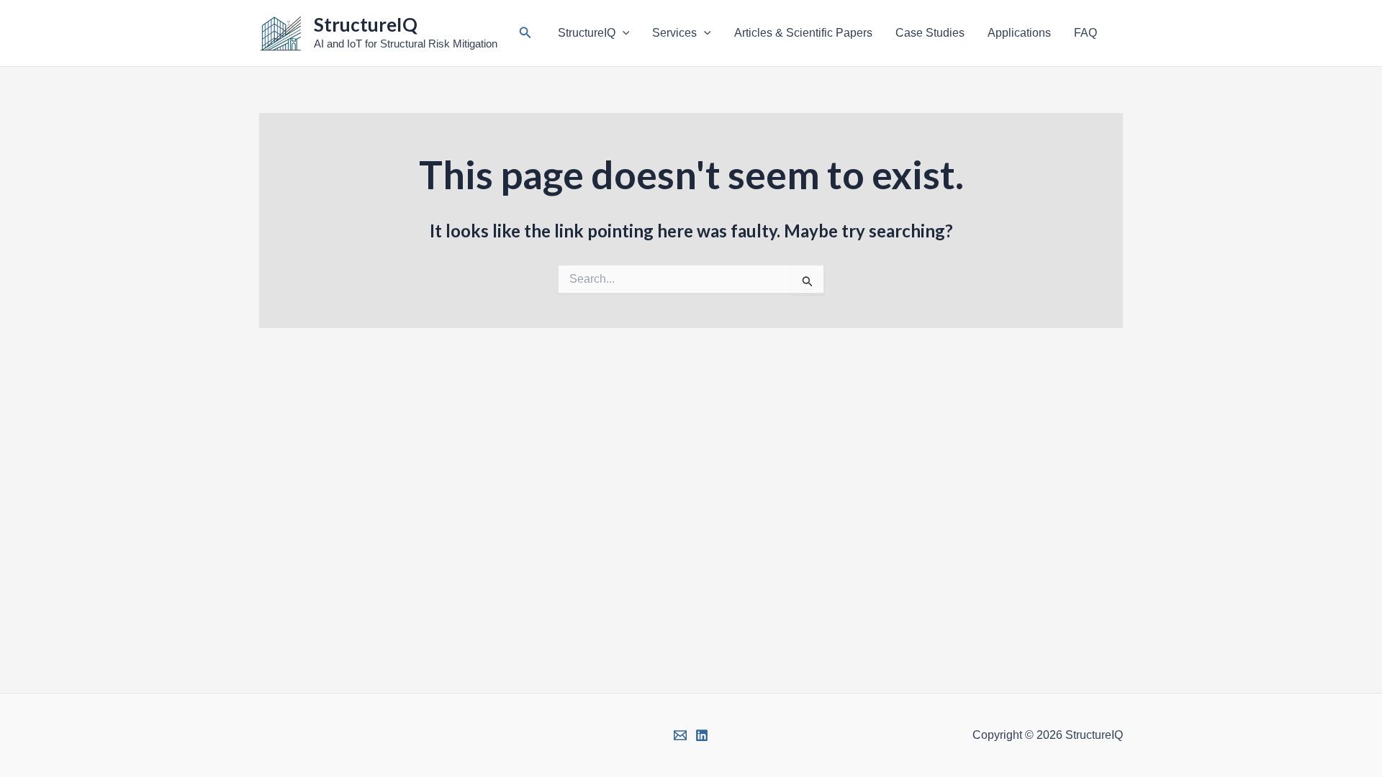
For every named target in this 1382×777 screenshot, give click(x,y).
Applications (1019, 33)
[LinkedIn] (701, 735)
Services (674, 33)
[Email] (680, 735)
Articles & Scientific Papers (803, 33)
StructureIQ (365, 24)
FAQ (1085, 33)
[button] (525, 33)
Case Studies (930, 33)
